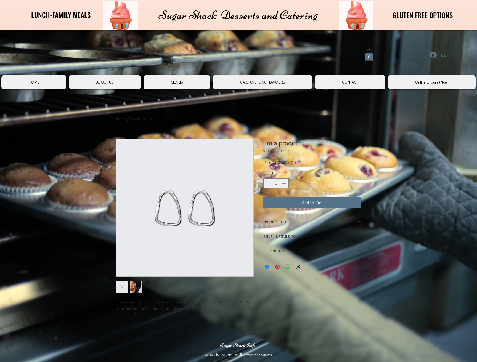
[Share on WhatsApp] (288, 266)
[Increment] (284, 183)
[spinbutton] (276, 183)
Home (121, 118)
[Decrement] (267, 183)
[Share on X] (298, 266)
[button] (369, 55)
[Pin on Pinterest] (277, 266)
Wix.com (267, 355)
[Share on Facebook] (267, 266)
